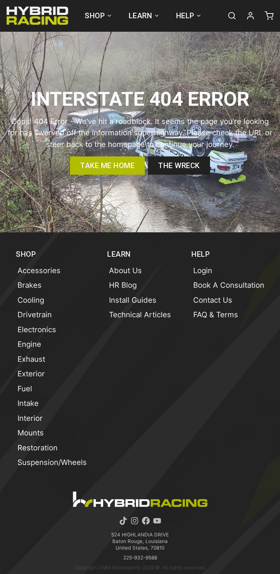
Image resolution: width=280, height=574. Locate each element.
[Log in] (247, 15)
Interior (30, 418)
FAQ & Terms (215, 314)
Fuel (25, 388)
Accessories (39, 270)
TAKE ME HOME (107, 165)
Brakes (30, 285)
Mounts (31, 432)
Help (185, 15)
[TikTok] (123, 521)
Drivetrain (35, 314)
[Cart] (265, 15)
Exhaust (31, 359)
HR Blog (123, 285)
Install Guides (132, 300)
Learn (140, 15)
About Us (125, 270)
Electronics (37, 329)
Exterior (31, 373)
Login (202, 270)
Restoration (38, 447)
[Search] (228, 15)
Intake (28, 403)
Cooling (31, 300)
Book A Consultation (228, 285)
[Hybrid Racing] (37, 16)
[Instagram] (135, 521)
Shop (95, 15)
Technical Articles (140, 314)
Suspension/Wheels (52, 462)
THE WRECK (179, 165)
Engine (29, 344)
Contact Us (212, 300)
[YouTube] (157, 521)
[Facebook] (146, 521)
